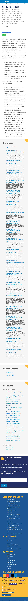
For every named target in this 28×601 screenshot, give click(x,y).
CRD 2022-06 (9, 372)
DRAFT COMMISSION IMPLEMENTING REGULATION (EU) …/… (15, 152)
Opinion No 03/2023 (11, 147)
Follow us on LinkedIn (15, 575)
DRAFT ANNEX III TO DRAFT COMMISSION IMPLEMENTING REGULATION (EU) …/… (14, 295)
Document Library (9, 3)
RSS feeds (9, 566)
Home (3, 3)
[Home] (3, 599)
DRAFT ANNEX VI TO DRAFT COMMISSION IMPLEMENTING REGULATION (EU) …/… (14, 328)
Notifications (10, 562)
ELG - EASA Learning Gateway (13, 514)
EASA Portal (9, 512)
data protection (14, 583)
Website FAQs (10, 556)
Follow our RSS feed (4, 575)
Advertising (6, 590)
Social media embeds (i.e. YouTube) (10, 589)
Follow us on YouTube (7, 575)
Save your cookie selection (8, 592)
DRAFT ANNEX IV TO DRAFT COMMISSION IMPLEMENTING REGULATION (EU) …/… (14, 306)
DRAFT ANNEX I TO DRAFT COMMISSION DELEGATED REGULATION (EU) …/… (13, 191)
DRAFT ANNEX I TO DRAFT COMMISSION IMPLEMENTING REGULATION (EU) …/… (14, 162)
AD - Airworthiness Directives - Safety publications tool (13, 502)
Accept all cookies (6, 595)
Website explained (11, 554)
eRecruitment (10, 521)
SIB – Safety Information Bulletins (14, 533)
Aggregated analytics (7, 587)
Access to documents (11, 538)
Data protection (10, 542)
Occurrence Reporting (12, 527)
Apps (26, 1)
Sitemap (9, 568)
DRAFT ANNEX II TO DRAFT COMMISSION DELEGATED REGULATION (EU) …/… (13, 203)
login (10, 473)
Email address (7, 480)
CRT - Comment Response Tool (13, 505)
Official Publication (11, 499)
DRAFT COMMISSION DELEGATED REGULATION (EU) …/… (15, 181)
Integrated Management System (14, 548)
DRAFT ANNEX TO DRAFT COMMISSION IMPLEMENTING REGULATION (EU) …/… (14, 251)
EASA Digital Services (11, 510)
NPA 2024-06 (9, 449)
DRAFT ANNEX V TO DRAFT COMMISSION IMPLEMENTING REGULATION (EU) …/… (14, 317)
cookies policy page (12, 584)
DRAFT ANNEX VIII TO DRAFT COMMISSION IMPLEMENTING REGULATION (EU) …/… (14, 351)
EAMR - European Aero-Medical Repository (14, 508)
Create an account (11, 560)
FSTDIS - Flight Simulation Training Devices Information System (14, 524)
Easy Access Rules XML (12, 564)
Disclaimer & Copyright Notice (13, 544)
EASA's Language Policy (12, 546)
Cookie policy (10, 540)
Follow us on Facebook (10, 575)
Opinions (25, 3)
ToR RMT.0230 (10, 375)
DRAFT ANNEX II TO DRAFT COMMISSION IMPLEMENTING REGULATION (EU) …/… (14, 172)
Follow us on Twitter (12, 575)
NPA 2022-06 (9, 447)
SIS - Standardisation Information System (14, 530)
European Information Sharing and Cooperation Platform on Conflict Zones (14, 518)
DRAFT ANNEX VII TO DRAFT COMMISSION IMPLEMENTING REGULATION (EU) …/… (14, 340)
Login (8, 558)
